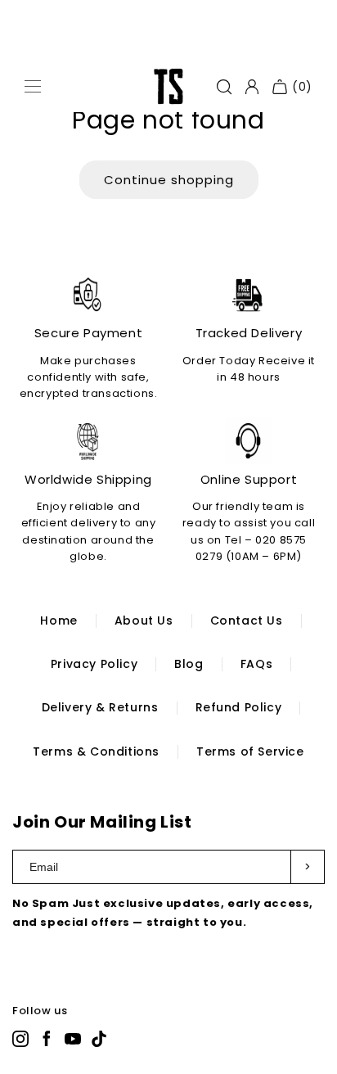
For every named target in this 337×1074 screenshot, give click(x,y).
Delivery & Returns (100, 707)
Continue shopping (169, 179)
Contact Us (246, 620)
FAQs (256, 664)
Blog (188, 664)
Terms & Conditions (96, 751)
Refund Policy (238, 707)
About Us (144, 620)
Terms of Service (250, 751)
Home (58, 620)
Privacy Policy (94, 664)
